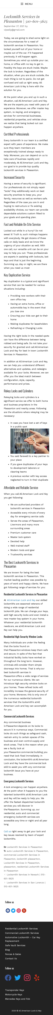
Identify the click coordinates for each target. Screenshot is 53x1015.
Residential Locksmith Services (21, 928)
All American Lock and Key (21, 600)
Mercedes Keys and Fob (17, 999)
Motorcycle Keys (13, 994)
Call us (7, 831)
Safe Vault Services (15, 945)
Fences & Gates (13, 954)
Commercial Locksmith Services (22, 933)
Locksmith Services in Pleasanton (24, 847)
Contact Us (11, 958)
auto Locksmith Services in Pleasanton (27, 851)
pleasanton (10, 866)
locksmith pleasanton (28, 859)
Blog (7, 949)
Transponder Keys (14, 990)
